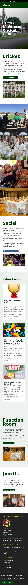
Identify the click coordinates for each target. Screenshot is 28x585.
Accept (4, 582)
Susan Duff (8, 304)
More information (8, 443)
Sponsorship (7, 562)
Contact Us (6, 572)
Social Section (7, 567)
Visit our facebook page (11, 251)
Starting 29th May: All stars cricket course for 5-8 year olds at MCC (13, 341)
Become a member (9, 490)
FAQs (5, 569)
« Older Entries (7, 405)
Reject (10, 582)
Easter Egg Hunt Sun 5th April (12, 383)
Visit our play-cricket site (10, 77)
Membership (7, 565)
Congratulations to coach (12, 301)
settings (16, 579)
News (22, 304)
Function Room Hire (9, 560)
